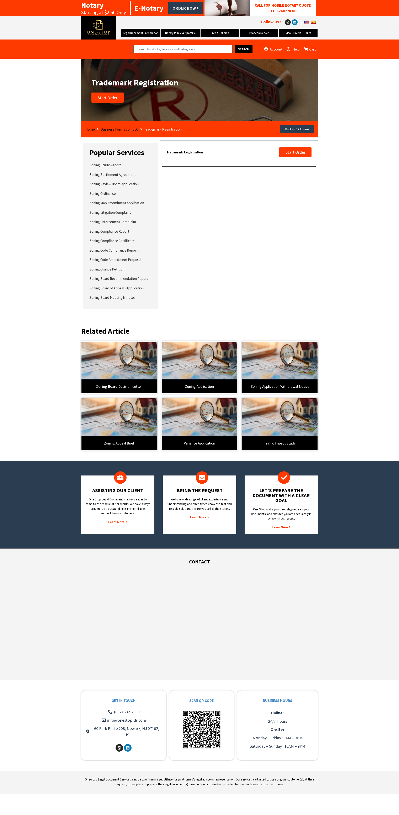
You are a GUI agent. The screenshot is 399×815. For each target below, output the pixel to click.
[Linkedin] (295, 22)
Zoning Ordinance (102, 193)
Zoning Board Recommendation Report (118, 278)
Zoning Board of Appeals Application (116, 288)
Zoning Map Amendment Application (116, 203)
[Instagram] (288, 22)
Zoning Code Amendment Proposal (115, 259)
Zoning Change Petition (106, 269)
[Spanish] (314, 22)
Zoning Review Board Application (114, 184)
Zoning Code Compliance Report (113, 250)
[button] (297, 129)
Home (90, 129)
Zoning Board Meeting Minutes (112, 297)
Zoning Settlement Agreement (112, 174)
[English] (307, 22)
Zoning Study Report (105, 165)
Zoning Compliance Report (109, 231)
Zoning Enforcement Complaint (112, 222)
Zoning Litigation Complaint (110, 212)
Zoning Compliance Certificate (112, 240)
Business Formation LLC (119, 129)
